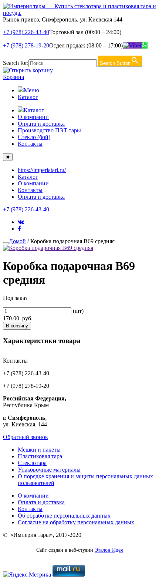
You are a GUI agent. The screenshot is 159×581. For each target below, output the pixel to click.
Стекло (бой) (34, 137)
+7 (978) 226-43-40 (26, 32)
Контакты (30, 144)
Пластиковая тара (40, 456)
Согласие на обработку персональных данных (76, 522)
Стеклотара (32, 463)
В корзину (17, 326)
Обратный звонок (25, 437)
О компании (33, 117)
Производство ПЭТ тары (49, 130)
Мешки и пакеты (39, 449)
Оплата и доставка (41, 124)
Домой (17, 241)
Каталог (28, 97)
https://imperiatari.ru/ (42, 170)
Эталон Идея (109, 550)
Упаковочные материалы (49, 469)
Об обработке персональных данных (64, 515)
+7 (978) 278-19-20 (26, 45)
